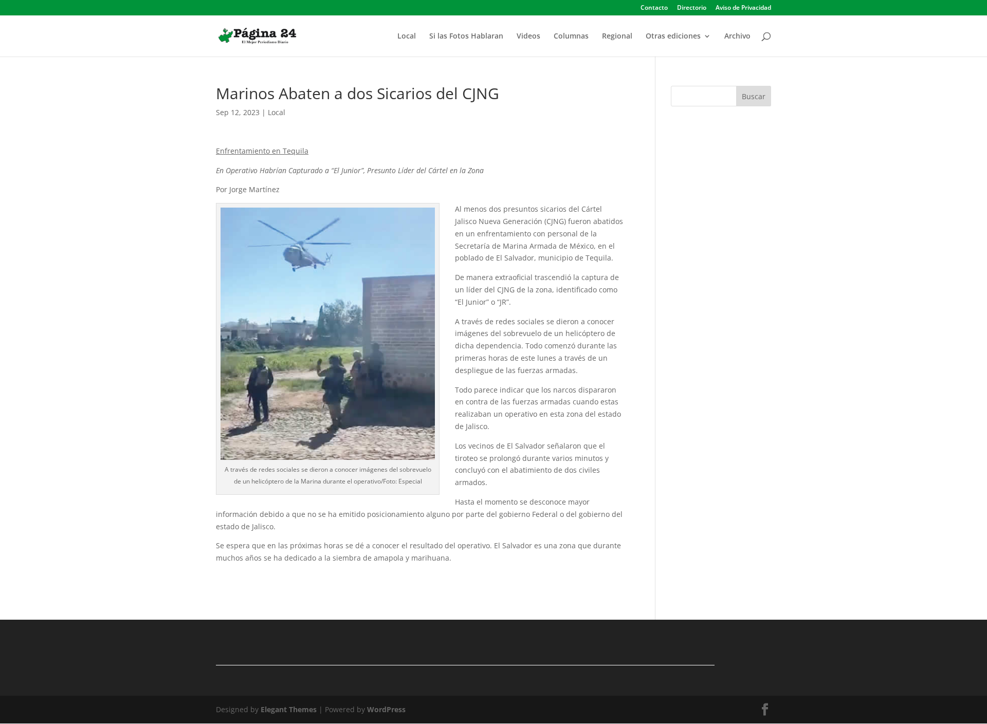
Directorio (691, 8)
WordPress (386, 709)
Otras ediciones (673, 36)
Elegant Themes (289, 709)
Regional (617, 36)
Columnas (571, 36)
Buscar (753, 96)
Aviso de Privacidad (743, 8)
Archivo (737, 36)
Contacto (654, 8)
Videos (528, 36)
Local (406, 36)
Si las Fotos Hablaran (466, 36)
